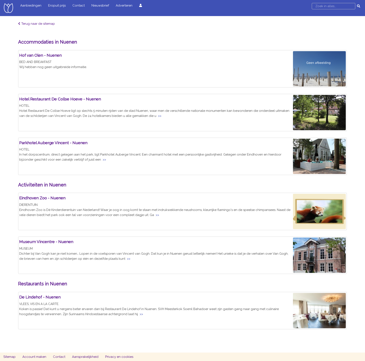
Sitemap (9, 357)
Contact (78, 5)
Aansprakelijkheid (85, 357)
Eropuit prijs (57, 5)
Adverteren (124, 5)
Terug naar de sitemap (38, 24)
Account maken (34, 357)
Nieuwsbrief (100, 5)
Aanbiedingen (30, 5)
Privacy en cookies (119, 357)
